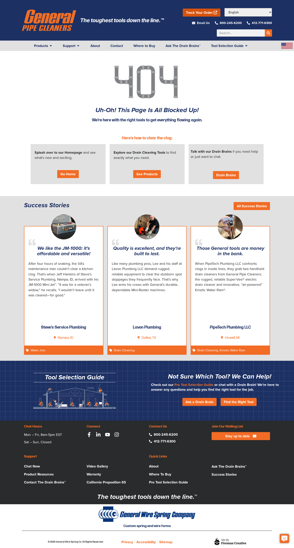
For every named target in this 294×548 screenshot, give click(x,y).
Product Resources (39, 474)
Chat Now (32, 466)
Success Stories (224, 474)
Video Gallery (97, 466)
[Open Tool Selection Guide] (246, 45)
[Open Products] (51, 45)
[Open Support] (78, 45)
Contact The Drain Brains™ (45, 482)
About (154, 466)
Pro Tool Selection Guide (193, 384)
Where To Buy (160, 474)
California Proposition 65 (106, 482)
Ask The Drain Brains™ (229, 466)
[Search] (268, 33)
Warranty (94, 474)
